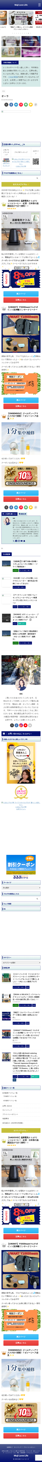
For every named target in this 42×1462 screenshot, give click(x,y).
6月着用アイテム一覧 (9, 1093)
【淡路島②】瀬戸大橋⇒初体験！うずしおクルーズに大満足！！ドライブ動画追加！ (25, 564)
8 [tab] (26, 33)
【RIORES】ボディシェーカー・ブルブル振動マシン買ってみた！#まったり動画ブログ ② (26, 617)
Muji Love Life (21, 5)
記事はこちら (21, 300)
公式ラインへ (21, 809)
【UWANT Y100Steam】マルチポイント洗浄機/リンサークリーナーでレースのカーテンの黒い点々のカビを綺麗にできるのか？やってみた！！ (26, 1035)
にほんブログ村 (21, 166)
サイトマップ (7, 1110)
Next (40, 20)
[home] (24, 541)
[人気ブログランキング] (6, 161)
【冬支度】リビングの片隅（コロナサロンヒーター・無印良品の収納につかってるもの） (25, 580)
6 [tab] (22, 33)
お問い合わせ (7, 1106)
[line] (26, 105)
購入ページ (21, 294)
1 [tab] (13, 33)
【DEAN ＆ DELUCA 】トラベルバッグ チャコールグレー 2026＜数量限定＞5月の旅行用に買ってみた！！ (26, 996)
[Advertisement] (21, 833)
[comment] (31, 105)
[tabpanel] (21, 21)
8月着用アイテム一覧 (10, 1100)
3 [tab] (17, 33)
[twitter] (6, 105)
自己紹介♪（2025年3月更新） (13, 1123)
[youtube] (22, 541)
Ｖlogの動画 (13, 77)
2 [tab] (15, 33)
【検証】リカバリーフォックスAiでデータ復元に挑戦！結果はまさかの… (26, 1014)
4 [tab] (19, 33)
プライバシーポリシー (10, 1114)
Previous (2, 20)
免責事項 (5, 1118)
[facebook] (11, 105)
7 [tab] (24, 33)
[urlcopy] (36, 105)
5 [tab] (20, 33)
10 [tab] (30, 33)
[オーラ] (16, 105)
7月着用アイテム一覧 (10, 1096)
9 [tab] (28, 33)
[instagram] (19, 541)
